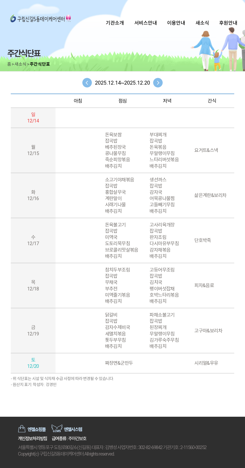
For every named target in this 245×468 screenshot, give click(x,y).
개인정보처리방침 (32, 438)
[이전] (87, 82)
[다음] (158, 82)
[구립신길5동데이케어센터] (40, 19)
